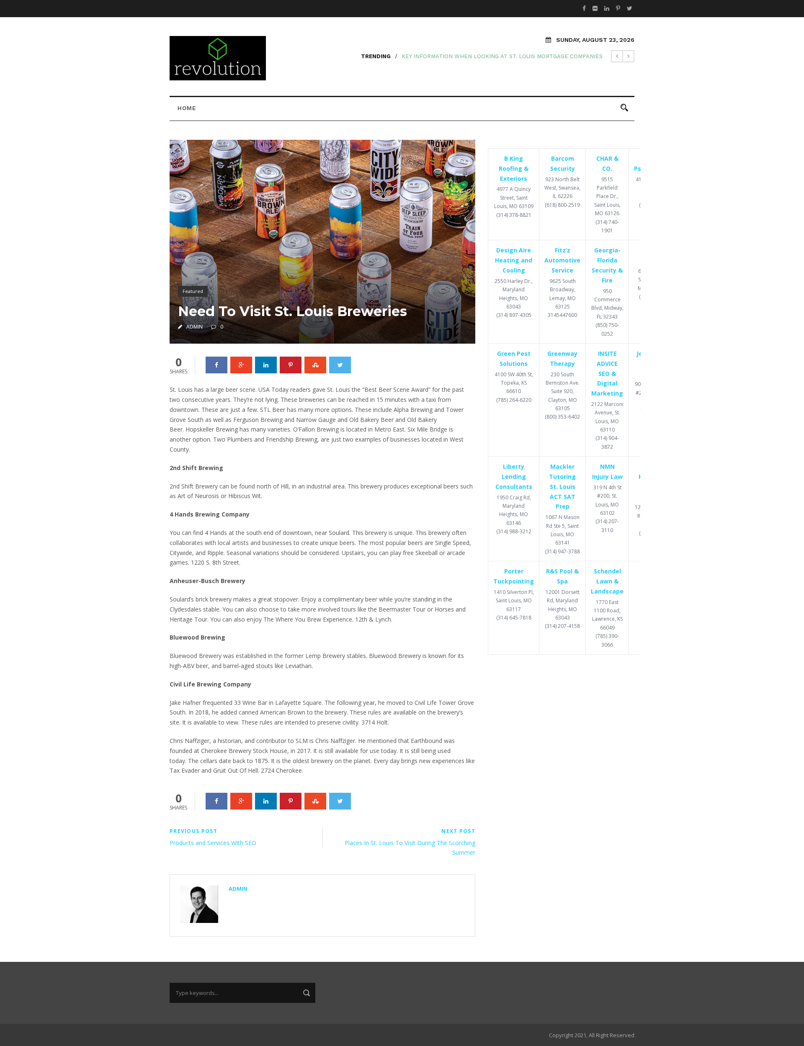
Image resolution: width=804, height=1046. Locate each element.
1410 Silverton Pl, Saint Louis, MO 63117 (514, 601)
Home (187, 108)
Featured (193, 291)
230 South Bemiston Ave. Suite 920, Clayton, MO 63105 (563, 391)
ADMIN (194, 326)
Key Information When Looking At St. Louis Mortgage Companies (502, 56)
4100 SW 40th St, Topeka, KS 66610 (514, 383)
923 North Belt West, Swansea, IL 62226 (562, 188)
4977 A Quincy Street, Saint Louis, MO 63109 (513, 197)
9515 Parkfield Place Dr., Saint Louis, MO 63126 (607, 196)
